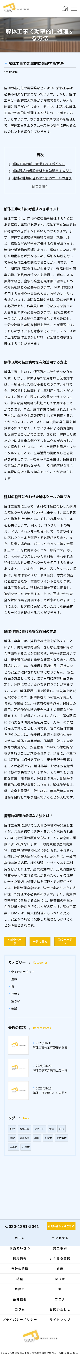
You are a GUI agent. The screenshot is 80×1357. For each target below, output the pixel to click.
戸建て (15, 994)
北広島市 (61, 1138)
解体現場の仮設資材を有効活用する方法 (42, 170)
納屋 (14, 1008)
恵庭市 (48, 1138)
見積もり (25, 1138)
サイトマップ (60, 1319)
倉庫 (14, 979)
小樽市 (26, 1147)
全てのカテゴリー (22, 972)
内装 (61, 1128)
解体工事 (25, 1128)
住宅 (12, 1138)
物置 (51, 1128)
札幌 (12, 1128)
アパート (39, 1128)
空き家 (15, 1001)
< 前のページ (15, 941)
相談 (36, 1138)
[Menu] (73, 8)
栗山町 (13, 1147)
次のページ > (65, 941)
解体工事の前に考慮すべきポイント (39, 163)
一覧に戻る (40, 941)
